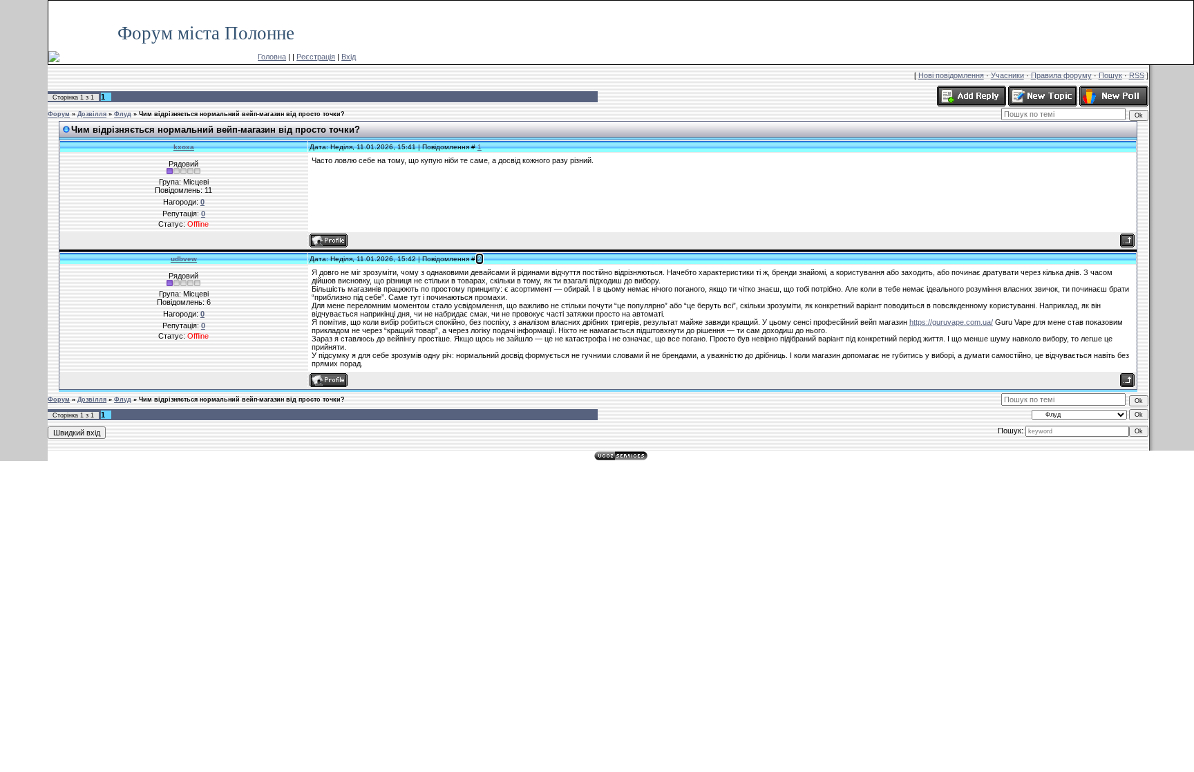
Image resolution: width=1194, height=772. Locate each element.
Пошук (1110, 75)
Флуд (122, 114)
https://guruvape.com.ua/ (951, 322)
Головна (272, 57)
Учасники (1007, 75)
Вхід (348, 57)
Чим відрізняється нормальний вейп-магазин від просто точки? (242, 114)
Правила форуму (1061, 75)
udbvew (184, 259)
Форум (59, 114)
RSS (1179, 7)
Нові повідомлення (951, 75)
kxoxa (183, 147)
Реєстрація (315, 57)
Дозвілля (91, 114)
